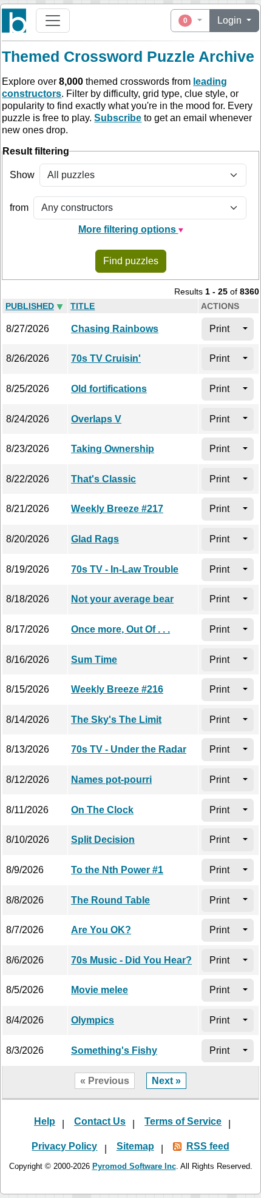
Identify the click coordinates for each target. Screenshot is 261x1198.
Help (44, 1121)
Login (230, 20)
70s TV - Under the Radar (128, 749)
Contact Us (100, 1121)
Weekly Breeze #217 (117, 509)
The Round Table (110, 900)
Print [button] (219, 329)
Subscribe (117, 118)
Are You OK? (101, 930)
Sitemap (135, 1146)
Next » (166, 1081)
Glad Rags (95, 539)
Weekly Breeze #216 (117, 689)
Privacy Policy (64, 1146)
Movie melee (99, 990)
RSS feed (207, 1146)
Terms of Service (183, 1121)
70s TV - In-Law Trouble (124, 569)
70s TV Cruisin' (106, 358)
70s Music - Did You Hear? (131, 960)
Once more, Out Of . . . (120, 629)
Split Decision (103, 839)
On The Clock (102, 810)
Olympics (92, 1020)
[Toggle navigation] (53, 20)
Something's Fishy (114, 1050)
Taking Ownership (112, 449)
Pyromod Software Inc (134, 1166)
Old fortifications (109, 389)
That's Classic (103, 479)
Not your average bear (122, 599)
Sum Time (94, 659)
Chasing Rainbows (114, 329)
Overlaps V (96, 419)
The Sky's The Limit (116, 719)
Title (82, 306)
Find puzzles (130, 261)
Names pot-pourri (111, 779)
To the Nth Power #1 (117, 870)
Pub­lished (29, 306)
